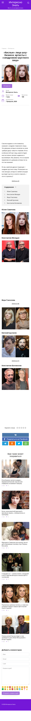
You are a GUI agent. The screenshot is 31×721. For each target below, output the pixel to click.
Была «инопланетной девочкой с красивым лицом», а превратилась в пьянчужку (13, 513)
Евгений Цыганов (12, 200)
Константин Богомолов (14, 203)
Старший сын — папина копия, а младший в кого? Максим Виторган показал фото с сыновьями (15, 575)
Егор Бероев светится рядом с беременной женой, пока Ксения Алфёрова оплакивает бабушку (12, 481)
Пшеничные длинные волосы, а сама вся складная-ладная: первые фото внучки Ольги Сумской (15, 606)
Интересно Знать (15, 4)
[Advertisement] (15, 29)
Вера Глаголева (12, 197)
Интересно (6, 86)
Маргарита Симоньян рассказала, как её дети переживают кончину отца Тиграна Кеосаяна (15, 544)
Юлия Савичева (12, 191)
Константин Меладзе (13, 194)
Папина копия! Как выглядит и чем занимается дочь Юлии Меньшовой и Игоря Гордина (13, 637)
